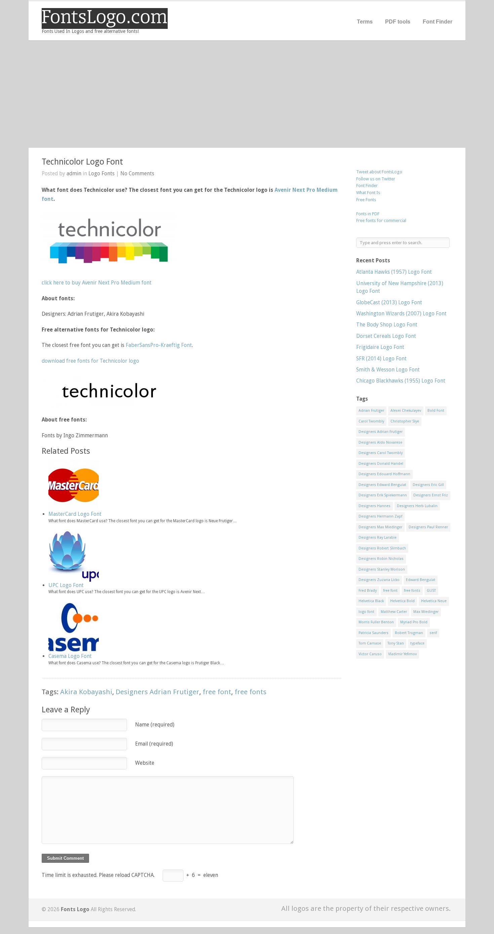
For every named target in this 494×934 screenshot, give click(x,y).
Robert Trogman (409, 633)
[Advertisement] (247, 94)
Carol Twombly (371, 421)
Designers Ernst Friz (430, 495)
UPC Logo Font (66, 585)
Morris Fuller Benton (376, 622)
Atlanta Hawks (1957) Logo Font (394, 272)
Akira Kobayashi (86, 692)
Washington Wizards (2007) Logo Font (401, 313)
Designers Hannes (374, 506)
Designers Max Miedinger (380, 527)
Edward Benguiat (420, 580)
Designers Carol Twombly (381, 453)
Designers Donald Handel (381, 463)
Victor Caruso (370, 654)
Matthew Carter (394, 612)
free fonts (250, 692)
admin (74, 173)
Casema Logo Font (70, 656)
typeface (417, 643)
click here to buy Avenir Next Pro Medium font (97, 282)
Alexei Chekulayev (405, 410)
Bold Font (435, 410)
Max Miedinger (426, 612)
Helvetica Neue (434, 601)
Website (144, 763)
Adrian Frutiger (371, 410)
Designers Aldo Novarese (380, 442)
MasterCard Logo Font (74, 514)
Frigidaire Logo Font (380, 347)
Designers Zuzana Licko (379, 580)
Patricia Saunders (373, 633)
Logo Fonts (101, 173)
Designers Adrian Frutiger (157, 692)
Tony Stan (395, 643)
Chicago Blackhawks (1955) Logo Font (400, 380)
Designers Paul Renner (428, 527)
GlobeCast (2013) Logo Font (389, 302)
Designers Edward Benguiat (382, 485)
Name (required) (154, 724)
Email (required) (154, 744)
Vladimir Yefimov (402, 654)
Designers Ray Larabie (378, 537)
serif (433, 633)
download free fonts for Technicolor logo (90, 361)
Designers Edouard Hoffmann (384, 474)
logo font (366, 612)
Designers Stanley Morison (382, 569)
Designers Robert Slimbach (382, 548)
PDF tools (397, 22)
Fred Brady (368, 590)
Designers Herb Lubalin (417, 506)
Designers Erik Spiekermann (383, 495)
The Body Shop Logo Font (386, 324)
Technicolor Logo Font (82, 162)
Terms (365, 22)
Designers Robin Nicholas (381, 559)
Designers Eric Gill (428, 485)
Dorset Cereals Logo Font (386, 336)
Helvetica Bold (402, 601)
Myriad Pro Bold (413, 622)
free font (217, 692)
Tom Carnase (370, 643)
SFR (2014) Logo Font (381, 358)
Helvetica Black (371, 601)
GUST (431, 590)
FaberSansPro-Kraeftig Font (159, 345)
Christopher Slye (404, 421)
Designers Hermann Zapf (380, 516)
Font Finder (437, 22)
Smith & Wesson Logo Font (388, 369)
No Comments (137, 173)
